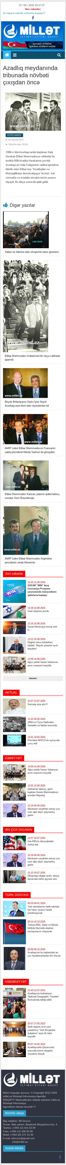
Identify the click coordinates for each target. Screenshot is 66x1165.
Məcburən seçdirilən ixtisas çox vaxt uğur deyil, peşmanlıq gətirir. (44, 812)
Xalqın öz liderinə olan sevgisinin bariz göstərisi (32, 251)
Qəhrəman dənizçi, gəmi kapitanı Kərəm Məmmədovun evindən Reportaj (43, 792)
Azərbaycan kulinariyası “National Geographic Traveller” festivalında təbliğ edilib (43, 996)
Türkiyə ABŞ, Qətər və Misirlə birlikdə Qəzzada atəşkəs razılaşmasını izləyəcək (43, 928)
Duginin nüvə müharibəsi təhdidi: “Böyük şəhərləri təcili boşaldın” (43, 645)
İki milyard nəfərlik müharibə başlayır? (24, 13)
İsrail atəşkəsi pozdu (38, 611)
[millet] (7, 55)
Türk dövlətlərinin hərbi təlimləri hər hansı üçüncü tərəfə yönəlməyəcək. (43, 909)
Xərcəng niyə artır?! (38, 704)
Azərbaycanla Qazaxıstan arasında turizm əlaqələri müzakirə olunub (41, 1050)
